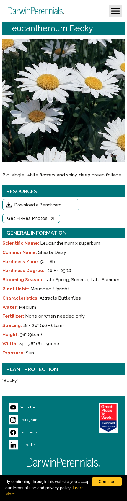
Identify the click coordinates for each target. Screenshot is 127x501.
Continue (107, 481)
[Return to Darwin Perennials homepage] (63, 462)
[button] (115, 11)
